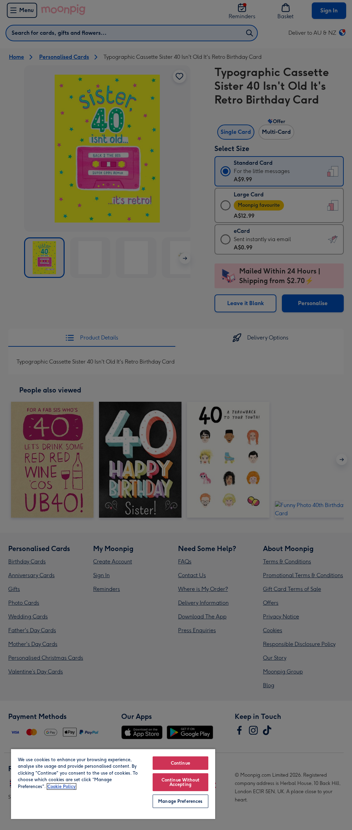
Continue (180, 763)
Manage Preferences (180, 801)
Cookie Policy (61, 786)
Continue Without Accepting (180, 782)
